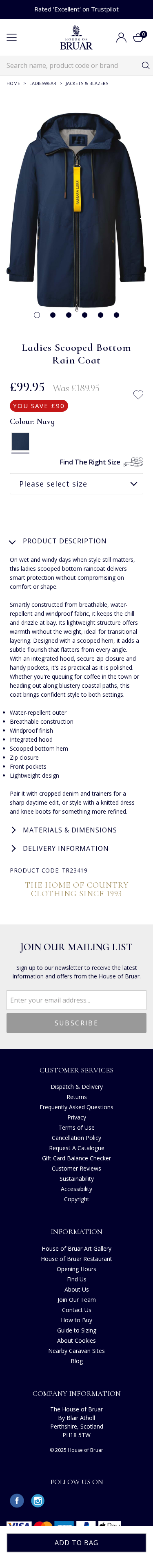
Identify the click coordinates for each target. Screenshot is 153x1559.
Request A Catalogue (76, 1148)
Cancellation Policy (76, 1138)
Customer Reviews (76, 1168)
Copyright (76, 1199)
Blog (77, 1361)
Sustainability (77, 1178)
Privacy (76, 1117)
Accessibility (76, 1189)
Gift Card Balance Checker (76, 1158)
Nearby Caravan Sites (76, 1351)
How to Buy (76, 1320)
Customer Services (76, 1070)
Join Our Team (77, 1299)
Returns (77, 1097)
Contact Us (76, 1310)
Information (76, 1231)
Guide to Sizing (76, 1330)
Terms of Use (76, 1127)
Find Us (76, 1279)
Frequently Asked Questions (76, 1107)
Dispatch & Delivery (77, 1086)
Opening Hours (76, 1269)
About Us (76, 1289)
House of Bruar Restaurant (76, 1259)
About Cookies (76, 1340)
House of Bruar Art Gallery (76, 1248)
